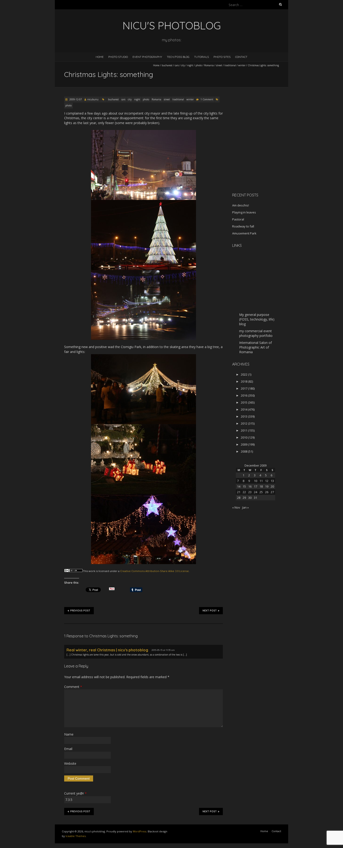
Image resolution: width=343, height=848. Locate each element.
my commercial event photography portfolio (256, 333)
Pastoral (238, 219)
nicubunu (92, 99)
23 (250, 492)
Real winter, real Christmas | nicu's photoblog (107, 650)
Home (100, 57)
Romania (209, 65)
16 (250, 486)
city (183, 65)
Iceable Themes (76, 836)
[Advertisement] (261, 156)
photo (199, 65)
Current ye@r (75, 793)
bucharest (167, 65)
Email (68, 749)
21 (238, 492)
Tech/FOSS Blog (178, 57)
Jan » (245, 507)
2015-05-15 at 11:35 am (163, 650)
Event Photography (147, 57)
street (219, 65)
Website (70, 763)
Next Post (210, 610)
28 (238, 498)
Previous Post (80, 610)
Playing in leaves (244, 212)
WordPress (139, 831)
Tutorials (201, 57)
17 (255, 486)
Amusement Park (244, 233)
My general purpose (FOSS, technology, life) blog (256, 319)
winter (241, 65)
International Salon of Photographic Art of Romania (255, 347)
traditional (230, 65)
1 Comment (206, 99)
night (190, 65)
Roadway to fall (243, 226)
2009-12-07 (75, 99)
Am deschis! (240, 205)
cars (177, 65)
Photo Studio (118, 57)
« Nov (236, 507)
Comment (73, 686)
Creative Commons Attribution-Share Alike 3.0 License (154, 571)
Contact (241, 57)
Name (69, 734)
